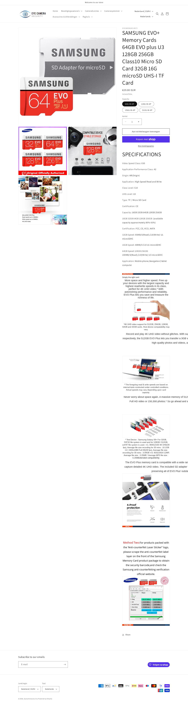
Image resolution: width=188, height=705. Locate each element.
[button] (71, 11)
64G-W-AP (129, 104)
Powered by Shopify (45, 699)
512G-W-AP (147, 110)
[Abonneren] (65, 664)
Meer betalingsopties (146, 146)
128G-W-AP (146, 104)
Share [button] (127, 634)
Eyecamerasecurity (31, 699)
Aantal (124, 116)
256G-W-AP (130, 110)
